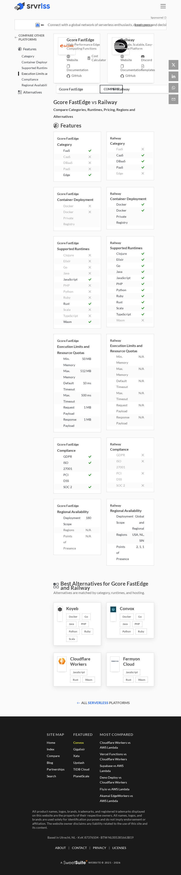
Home (51, 742)
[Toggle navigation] (163, 6)
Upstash (78, 762)
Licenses (119, 848)
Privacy (99, 848)
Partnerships (55, 769)
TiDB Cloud (81, 769)
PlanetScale (81, 776)
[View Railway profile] (116, 46)
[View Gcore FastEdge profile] (62, 46)
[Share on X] (173, 65)
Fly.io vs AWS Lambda (114, 789)
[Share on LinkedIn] (173, 76)
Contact (79, 848)
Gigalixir (79, 749)
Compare (111, 89)
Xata (76, 756)
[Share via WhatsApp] (173, 88)
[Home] (32, 6)
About (60, 848)
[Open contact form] (173, 99)
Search (51, 776)
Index (50, 749)
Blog (50, 762)
